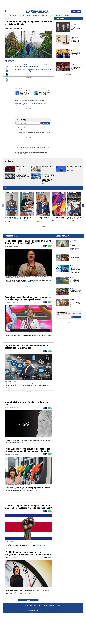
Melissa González (9, 407)
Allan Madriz (11, 60)
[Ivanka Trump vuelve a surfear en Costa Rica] (62, 257)
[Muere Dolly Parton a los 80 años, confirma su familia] (28, 423)
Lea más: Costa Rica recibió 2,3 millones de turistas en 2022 (28, 74)
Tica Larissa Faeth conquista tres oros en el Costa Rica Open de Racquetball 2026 (28, 242)
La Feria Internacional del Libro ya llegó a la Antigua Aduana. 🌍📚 (26, 219)
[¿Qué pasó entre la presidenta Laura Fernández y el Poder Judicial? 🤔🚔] (74, 204)
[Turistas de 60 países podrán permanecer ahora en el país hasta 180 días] (28, 44)
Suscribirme (45, 123)
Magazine (73, 24)
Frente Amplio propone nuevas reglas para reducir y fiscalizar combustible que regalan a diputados (28, 450)
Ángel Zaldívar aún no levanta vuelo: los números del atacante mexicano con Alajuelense (76, 67)
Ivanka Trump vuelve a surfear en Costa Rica (75, 258)
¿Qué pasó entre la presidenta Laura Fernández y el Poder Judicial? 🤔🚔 (74, 219)
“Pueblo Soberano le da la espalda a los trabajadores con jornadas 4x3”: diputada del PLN (28, 553)
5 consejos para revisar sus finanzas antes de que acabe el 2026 (48, 168)
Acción (72, 63)
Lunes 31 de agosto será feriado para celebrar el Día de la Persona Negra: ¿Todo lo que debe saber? (28, 506)
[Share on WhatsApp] (7, 76)
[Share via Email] (7, 79)
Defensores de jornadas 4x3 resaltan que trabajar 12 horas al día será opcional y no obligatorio (44, 92)
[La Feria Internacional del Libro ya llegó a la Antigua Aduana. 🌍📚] (27, 204)
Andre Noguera (9, 246)
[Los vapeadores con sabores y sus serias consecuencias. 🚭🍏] (59, 204)
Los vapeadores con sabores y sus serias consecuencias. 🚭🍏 (58, 219)
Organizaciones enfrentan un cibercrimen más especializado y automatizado (26, 346)
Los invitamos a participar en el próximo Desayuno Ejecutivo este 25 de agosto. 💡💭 (42, 219)
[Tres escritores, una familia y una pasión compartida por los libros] (63, 27)
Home (6, 18)
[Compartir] (7, 81)
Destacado (74, 36)
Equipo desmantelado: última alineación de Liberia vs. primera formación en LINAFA (76, 54)
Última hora (10, 18)
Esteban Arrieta (9, 302)
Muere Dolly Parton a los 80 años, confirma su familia (26, 403)
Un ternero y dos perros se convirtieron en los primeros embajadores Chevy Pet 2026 (75, 292)
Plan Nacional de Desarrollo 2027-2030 (34, 335)
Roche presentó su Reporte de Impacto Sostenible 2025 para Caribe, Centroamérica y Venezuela (11, 219)
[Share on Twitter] (7, 74)
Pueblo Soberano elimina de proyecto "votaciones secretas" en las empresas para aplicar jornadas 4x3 (75, 269)
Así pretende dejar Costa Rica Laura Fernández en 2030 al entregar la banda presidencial (28, 298)
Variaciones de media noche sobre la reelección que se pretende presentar (25, 92)
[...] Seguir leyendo (29, 281)
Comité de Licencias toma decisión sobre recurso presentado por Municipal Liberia (75, 281)
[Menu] (6, 11)
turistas (24, 66)
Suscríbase (59, 605)
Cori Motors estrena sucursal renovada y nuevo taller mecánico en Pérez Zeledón (22, 175)
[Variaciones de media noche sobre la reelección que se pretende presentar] (17, 93)
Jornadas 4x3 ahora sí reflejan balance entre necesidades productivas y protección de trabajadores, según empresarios (75, 245)
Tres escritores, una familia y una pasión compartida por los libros (75, 27)
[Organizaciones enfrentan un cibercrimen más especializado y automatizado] (28, 367)
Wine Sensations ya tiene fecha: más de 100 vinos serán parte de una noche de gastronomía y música (75, 303)
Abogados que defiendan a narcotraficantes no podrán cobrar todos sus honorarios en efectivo (75, 41)
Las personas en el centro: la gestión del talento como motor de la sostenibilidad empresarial (74, 168)
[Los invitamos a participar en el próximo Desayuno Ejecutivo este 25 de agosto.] (43, 204)
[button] (76, 11)
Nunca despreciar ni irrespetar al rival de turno (21, 167)
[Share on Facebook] (7, 71)
